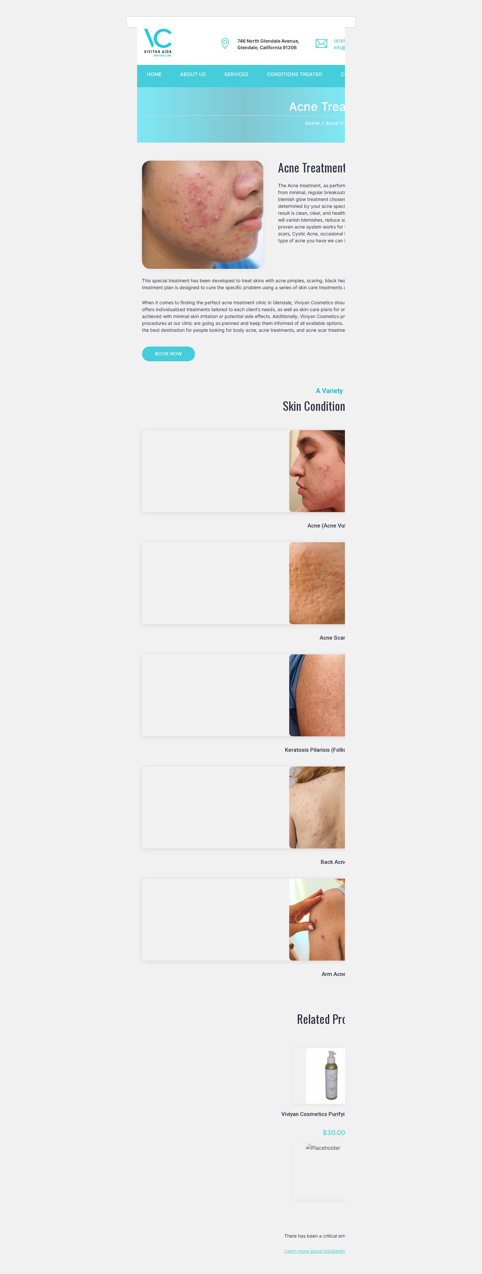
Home (154, 74)
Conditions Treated (294, 74)
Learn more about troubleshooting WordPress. (334, 1251)
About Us (193, 74)
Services (236, 74)
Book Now (168, 353)
